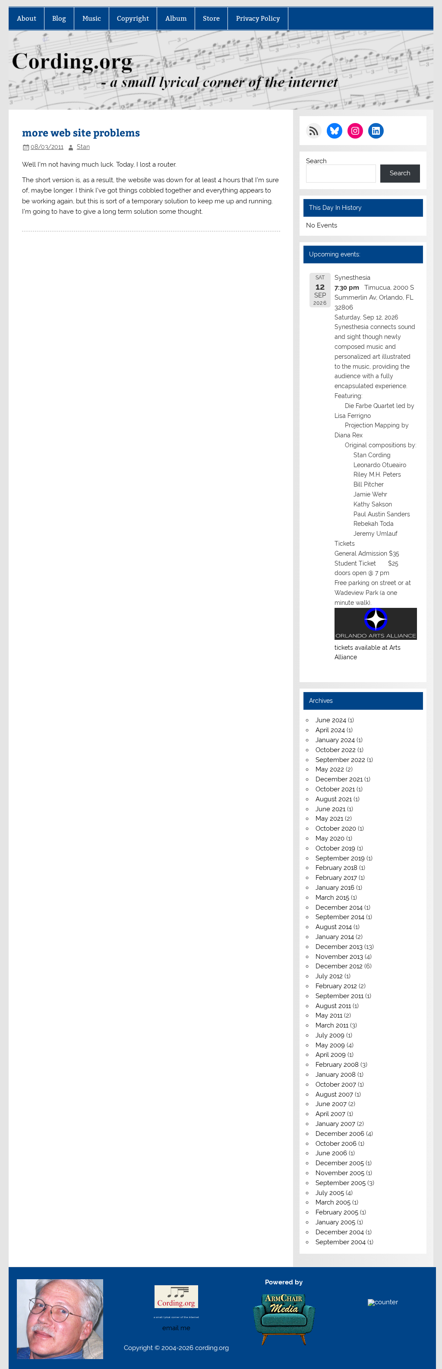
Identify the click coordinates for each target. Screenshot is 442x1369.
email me (176, 1328)
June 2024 (331, 720)
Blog (59, 18)
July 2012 (329, 976)
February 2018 (336, 868)
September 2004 (341, 1242)
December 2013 (339, 947)
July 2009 (330, 1035)
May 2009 (330, 1045)
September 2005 (341, 1183)
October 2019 (335, 848)
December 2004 (340, 1232)
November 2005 (340, 1173)
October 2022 (336, 750)
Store (211, 18)
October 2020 (336, 828)
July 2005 (330, 1193)
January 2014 (335, 937)
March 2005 (333, 1202)
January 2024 (335, 740)
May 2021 (329, 818)
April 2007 (330, 1114)
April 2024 (330, 730)
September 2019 (340, 858)
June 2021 (330, 809)
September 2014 (340, 917)
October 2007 (336, 1084)
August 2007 (334, 1094)
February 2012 (336, 986)
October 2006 (336, 1144)
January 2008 (336, 1074)
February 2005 (337, 1212)
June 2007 (331, 1104)
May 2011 (329, 1015)
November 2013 (339, 957)
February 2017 (336, 878)
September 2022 (340, 760)
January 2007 (335, 1124)
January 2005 (335, 1222)
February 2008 (337, 1065)
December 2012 (339, 966)
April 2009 (331, 1055)
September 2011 (339, 996)
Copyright (133, 18)
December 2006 (340, 1134)
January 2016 (335, 888)
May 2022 (330, 769)
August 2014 (334, 927)
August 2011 (333, 1006)
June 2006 (331, 1153)
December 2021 (339, 779)
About (26, 18)
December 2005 (340, 1163)
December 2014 (339, 907)
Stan (83, 146)
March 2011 (332, 1025)
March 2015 (332, 897)
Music (91, 18)
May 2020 (330, 838)
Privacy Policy (258, 18)
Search (316, 161)
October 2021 (335, 789)
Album (176, 18)
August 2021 (334, 799)
